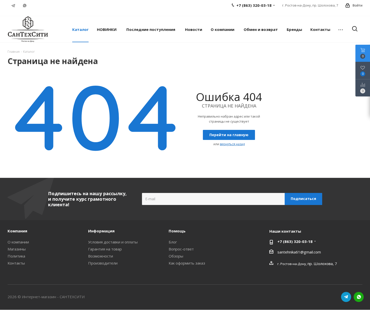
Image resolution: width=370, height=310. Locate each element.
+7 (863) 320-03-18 (295, 241)
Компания (17, 230)
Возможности (100, 256)
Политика (16, 256)
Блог (173, 241)
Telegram (13, 5)
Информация (101, 230)
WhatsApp (24, 5)
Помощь (177, 230)
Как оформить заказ (187, 263)
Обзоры (176, 256)
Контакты (16, 263)
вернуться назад (232, 144)
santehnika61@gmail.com (299, 251)
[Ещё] (340, 29)
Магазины (17, 248)
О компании (18, 241)
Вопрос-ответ (181, 248)
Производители (103, 263)
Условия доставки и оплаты (113, 241)
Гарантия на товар (105, 248)
